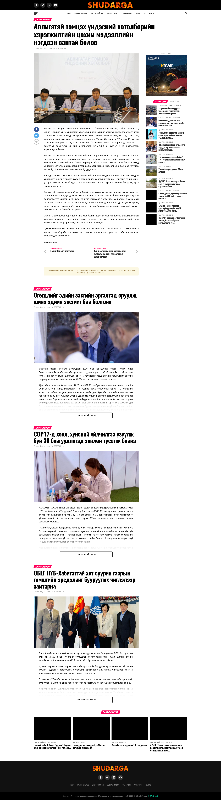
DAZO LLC (153, 796)
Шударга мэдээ (113, 13)
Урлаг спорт (141, 13)
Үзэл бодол (127, 13)
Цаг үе (151, 13)
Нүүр (69, 13)
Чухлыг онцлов (80, 13)
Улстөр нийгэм (97, 13)
